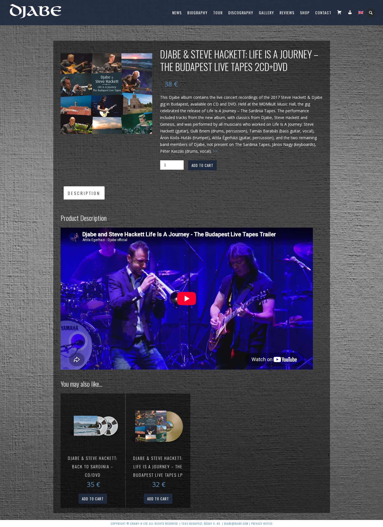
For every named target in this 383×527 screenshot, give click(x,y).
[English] (361, 12)
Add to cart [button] (93, 498)
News (177, 12)
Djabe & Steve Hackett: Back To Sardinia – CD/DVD (92, 466)
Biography (197, 12)
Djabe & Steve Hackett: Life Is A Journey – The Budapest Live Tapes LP (158, 466)
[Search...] (371, 12)
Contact (323, 12)
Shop (305, 12)
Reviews (287, 12)
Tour (218, 12)
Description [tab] (84, 193)
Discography (240, 12)
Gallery (266, 12)
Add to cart (202, 165)
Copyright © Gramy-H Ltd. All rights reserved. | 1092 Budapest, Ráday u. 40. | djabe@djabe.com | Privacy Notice (192, 523)
